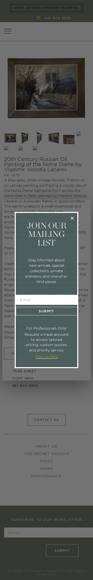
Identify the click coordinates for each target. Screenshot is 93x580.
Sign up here (46, 356)
